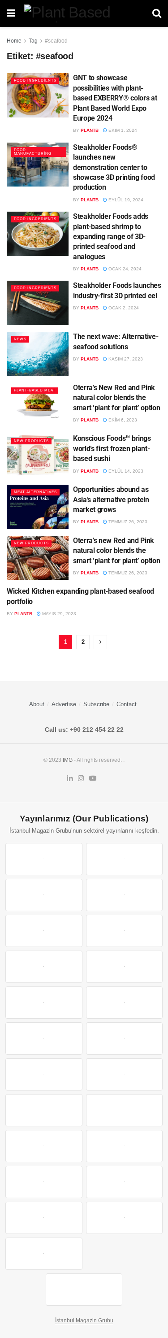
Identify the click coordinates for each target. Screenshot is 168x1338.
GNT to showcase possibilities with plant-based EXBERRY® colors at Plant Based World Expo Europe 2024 (115, 98)
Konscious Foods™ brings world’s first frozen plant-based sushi (112, 448)
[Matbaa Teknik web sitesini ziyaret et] (124, 1182)
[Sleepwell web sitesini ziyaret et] (124, 1038)
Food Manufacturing (33, 152)
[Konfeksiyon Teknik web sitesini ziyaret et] (43, 1038)
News (20, 339)
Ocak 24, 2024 (124, 268)
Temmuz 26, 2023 (127, 521)
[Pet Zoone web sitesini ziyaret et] (84, 1289)
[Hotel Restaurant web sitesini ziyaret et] (124, 931)
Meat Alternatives (35, 492)
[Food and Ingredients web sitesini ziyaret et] (43, 967)
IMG (68, 760)
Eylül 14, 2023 (125, 471)
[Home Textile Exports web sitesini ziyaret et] (43, 1110)
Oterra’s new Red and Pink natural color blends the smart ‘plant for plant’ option (116, 550)
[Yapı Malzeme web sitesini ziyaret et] (43, 1218)
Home (14, 41)
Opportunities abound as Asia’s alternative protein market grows (111, 499)
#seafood (56, 41)
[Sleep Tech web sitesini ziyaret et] (43, 1074)
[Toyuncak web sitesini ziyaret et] (43, 1146)
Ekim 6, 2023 (122, 419)
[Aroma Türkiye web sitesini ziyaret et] (43, 1002)
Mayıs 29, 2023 (58, 613)
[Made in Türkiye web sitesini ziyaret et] (43, 1254)
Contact (126, 704)
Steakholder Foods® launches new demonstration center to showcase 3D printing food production (114, 167)
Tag (33, 41)
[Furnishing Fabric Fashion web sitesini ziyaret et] (124, 1110)
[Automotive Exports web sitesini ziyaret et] (124, 1218)
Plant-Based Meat (35, 390)
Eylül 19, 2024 (125, 199)
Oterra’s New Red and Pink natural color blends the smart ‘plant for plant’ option (116, 397)
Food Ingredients (35, 80)
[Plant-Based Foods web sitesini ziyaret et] (124, 967)
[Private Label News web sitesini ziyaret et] (124, 859)
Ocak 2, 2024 (123, 307)
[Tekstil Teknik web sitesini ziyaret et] (124, 1002)
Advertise (64, 704)
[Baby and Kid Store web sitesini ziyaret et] (124, 1146)
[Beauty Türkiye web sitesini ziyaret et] (43, 859)
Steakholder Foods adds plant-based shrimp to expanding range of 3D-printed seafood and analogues (110, 236)
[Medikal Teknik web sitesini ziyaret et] (124, 895)
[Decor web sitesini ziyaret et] (124, 1074)
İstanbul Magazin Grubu (84, 1320)
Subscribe (96, 704)
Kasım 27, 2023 (125, 358)
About (36, 704)
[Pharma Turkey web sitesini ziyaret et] (43, 895)
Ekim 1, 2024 (122, 130)
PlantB (90, 130)
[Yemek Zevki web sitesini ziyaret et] (43, 931)
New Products (31, 441)
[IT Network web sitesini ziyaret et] (43, 1182)
